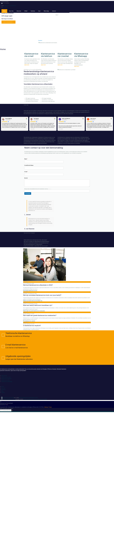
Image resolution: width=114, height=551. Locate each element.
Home (4, 11)
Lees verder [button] (32, 128)
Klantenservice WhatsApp (6, 381)
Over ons (11, 11)
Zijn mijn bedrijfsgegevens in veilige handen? (33, 244)
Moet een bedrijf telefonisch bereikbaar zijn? (37, 305)
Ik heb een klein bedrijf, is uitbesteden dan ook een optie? (36, 245)
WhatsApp (46, 11)
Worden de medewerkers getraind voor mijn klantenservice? (36, 243)
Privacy (50, 407)
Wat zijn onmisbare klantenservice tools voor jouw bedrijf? (42, 295)
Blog (2, 391)
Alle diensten (4, 375)
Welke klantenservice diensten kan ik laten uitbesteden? (35, 240)
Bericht (26, 178)
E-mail (25, 11)
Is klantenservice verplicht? (32, 325)
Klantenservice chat (5, 380)
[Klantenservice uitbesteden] (9, 3)
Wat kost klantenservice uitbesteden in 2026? (38, 285)
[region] (57, 30)
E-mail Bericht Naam (28, 165)
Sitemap (46, 407)
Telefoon (33, 11)
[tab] (57, 240)
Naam (26, 159)
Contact (54, 11)
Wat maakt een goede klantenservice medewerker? (39, 315)
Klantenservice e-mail (6, 377)
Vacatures (3, 389)
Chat (39, 11)
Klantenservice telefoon (6, 378)
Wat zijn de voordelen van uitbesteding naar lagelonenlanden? (36, 241)
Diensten (19, 11)
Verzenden (27, 193)
